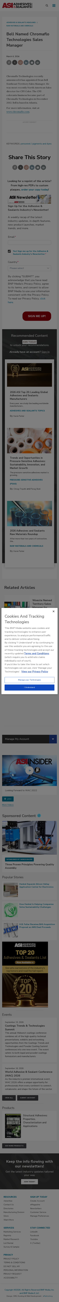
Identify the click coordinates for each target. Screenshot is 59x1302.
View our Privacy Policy (34, 671)
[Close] (53, 611)
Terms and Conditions (36, 653)
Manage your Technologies (29, 680)
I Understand (29, 687)
